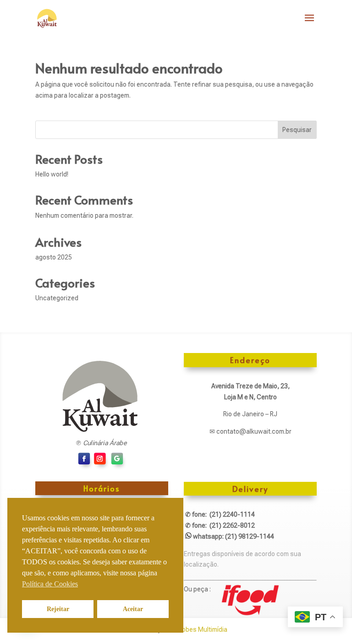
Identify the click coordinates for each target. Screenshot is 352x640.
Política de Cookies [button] (50, 584)
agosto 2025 (53, 257)
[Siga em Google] (117, 458)
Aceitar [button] (133, 608)
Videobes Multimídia (198, 629)
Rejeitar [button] (58, 608)
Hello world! (51, 174)
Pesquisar (297, 129)
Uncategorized (56, 298)
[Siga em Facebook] (84, 458)
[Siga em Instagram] (100, 458)
